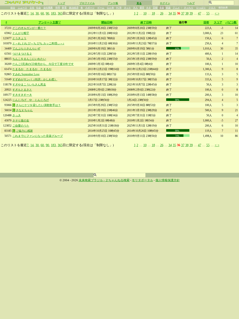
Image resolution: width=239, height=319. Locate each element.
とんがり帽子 (20, 33)
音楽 (161, 7)
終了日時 (146, 22)
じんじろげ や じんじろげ (30, 100)
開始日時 (106, 22)
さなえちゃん (24, 110)
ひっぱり (201, 7)
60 (42, 13)
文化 (32, 7)
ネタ (148, 7)
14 (32, 13)
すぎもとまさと (22, 89)
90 (47, 13)
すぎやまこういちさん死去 (29, 84)
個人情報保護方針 (167, 180)
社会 (38, 7)
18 (153, 13)
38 (187, 13)
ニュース (22, 7)
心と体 (110, 7)
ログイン (165, 3)
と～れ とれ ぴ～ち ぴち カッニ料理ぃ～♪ (38, 43)
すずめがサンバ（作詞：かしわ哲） (34, 79)
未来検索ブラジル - (92, 180)
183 (53, 13)
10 (145, 13)
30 (37, 13)
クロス (212, 7)
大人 (135, 7)
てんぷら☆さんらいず (26, 48)
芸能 (155, 7)
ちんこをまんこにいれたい (29, 58)
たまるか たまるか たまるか (32, 69)
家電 (64, 7)
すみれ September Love (25, 74)
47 (199, 13)
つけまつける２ (22, 53)
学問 (57, 7)
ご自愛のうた (20, 125)
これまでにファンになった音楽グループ (37, 136)
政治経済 (73, 7)
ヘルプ (191, 3)
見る (139, 3)
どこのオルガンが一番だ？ (29, 28)
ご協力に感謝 (24, 130)
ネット (127, 7)
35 (174, 13)
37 (182, 13)
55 (208, 13)
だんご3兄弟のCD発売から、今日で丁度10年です (43, 64)
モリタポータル (142, 180)
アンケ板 (113, 3)
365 (60, 13)
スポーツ (90, 7)
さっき (16, 115)
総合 (13, 7)
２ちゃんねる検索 (117, 180)
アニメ (176, 7)
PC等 (119, 7)
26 (161, 13)
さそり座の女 (20, 120)
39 (191, 13)
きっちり (188, 7)
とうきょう (19, 38)
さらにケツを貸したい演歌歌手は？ (38, 105)
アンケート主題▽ (50, 22)
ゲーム (100, 7)
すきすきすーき (22, 94)
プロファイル (87, 3)
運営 (142, 7)
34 (170, 13)
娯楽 (168, 7)
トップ (61, 3)
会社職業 (48, 7)
